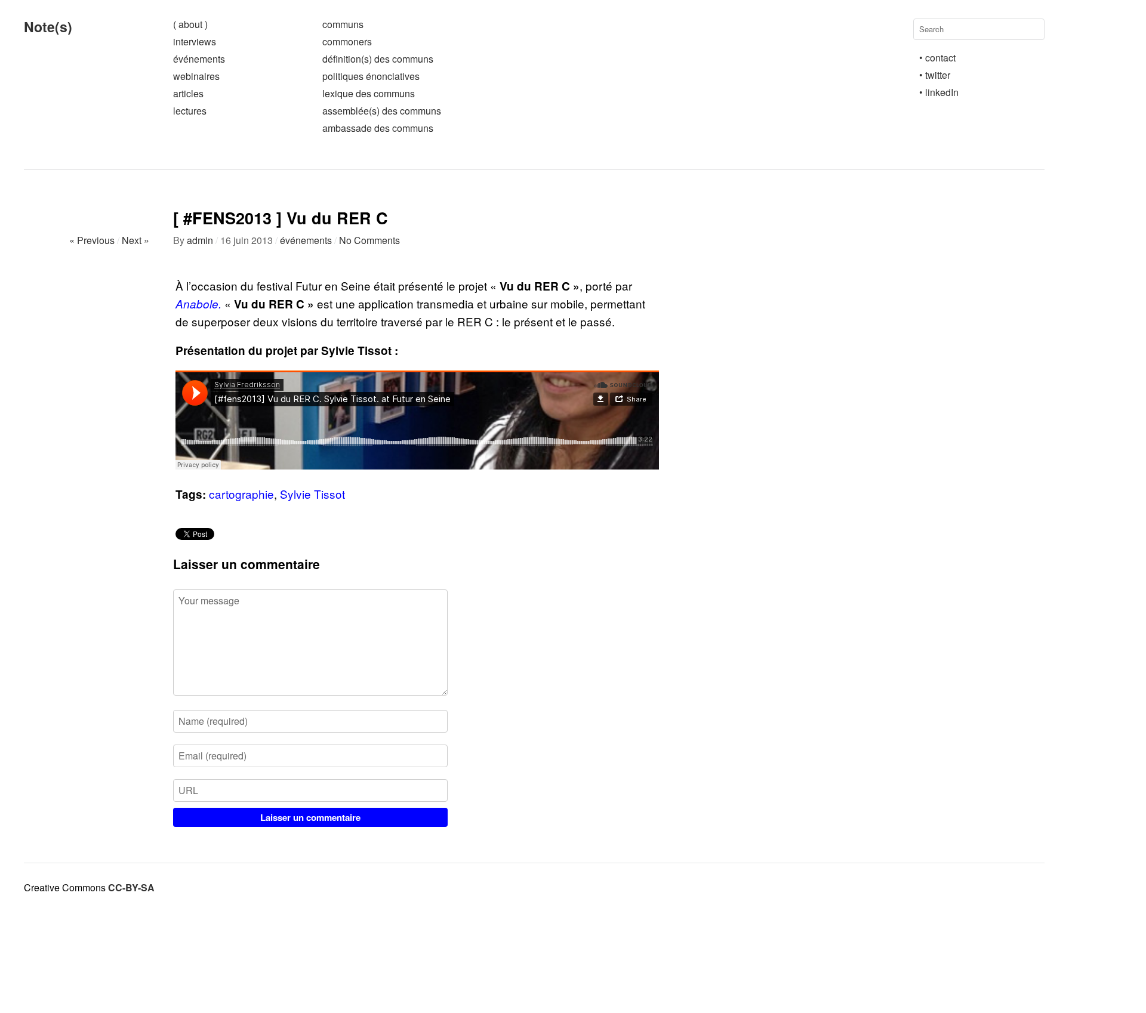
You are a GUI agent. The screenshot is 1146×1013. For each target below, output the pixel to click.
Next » (135, 240)
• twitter (934, 75)
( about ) (190, 24)
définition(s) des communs (377, 59)
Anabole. (198, 303)
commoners (347, 41)
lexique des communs (368, 93)
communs (342, 24)
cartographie (241, 494)
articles (188, 93)
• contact (937, 57)
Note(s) (48, 26)
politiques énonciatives (371, 76)
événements (199, 59)
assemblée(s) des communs (381, 111)
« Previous (92, 240)
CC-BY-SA (131, 887)
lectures (190, 111)
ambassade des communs (377, 128)
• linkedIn (939, 92)
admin (200, 240)
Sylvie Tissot (312, 494)
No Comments (369, 240)
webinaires (196, 76)
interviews (194, 41)
